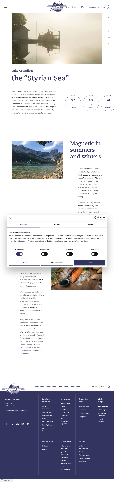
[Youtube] (109, 31)
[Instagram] (109, 24)
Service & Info (66, 441)
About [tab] (90, 224)
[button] (82, 7)
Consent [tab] (23, 224)
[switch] (44, 254)
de (104, 7)
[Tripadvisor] (109, 38)
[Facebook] (109, 17)
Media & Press (47, 441)
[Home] (13, 389)
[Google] (109, 44)
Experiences (65, 399)
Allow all (89, 263)
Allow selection (57, 263)
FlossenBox (24, 354)
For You (82, 441)
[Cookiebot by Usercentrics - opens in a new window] (95, 218)
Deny (24, 263)
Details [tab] (57, 224)
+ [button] (93, 7)
